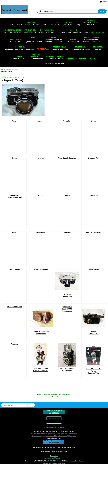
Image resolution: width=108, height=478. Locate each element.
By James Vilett (93, 371)
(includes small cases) (81, 48)
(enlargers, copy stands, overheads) (73, 31)
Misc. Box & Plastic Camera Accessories (40, 370)
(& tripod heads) (74, 41)
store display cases (47, 31)
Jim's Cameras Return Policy (54, 423)
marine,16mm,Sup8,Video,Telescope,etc (91, 40)
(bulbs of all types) (60, 48)
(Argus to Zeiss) (16, 41)
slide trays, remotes (12, 31)
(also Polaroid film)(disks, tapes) (91, 23)
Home (11, 25)
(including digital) (55, 57)
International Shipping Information (54, 427)
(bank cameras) (30, 31)
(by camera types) (36, 56)
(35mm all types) (19, 57)
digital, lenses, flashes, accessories (31, 24)
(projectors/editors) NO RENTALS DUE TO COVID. (54, 40)
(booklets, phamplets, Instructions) (19, 48)
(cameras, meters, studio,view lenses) (64, 24)
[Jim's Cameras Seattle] (14, 9)
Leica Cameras (93, 270)
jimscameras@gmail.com (54, 64)
